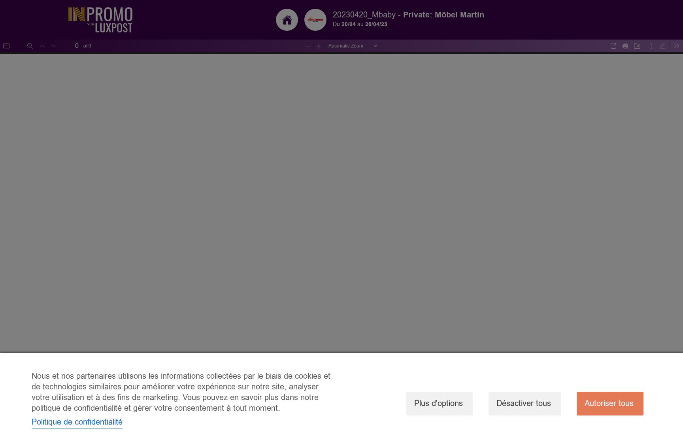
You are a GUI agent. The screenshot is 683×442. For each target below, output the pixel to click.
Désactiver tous (523, 403)
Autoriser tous (609, 403)
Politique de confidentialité (77, 422)
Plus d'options (438, 403)
